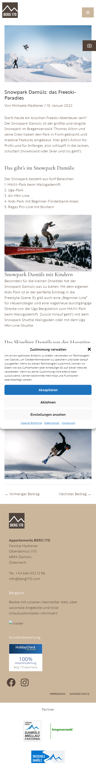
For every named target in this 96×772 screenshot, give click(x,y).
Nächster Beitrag (75, 493)
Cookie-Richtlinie (31, 423)
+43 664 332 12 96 (30, 573)
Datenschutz (51, 423)
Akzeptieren (48, 389)
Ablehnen (48, 402)
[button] (89, 349)
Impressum (68, 423)
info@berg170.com (24, 578)
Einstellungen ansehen (48, 414)
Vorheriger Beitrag (22, 493)
